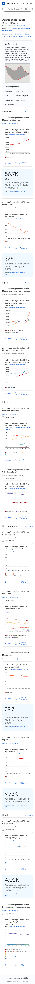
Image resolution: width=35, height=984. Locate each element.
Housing (29, 36)
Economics (18, 34)
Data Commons (12, 3)
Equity (27, 34)
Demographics (18, 36)
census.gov (12, 134)
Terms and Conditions (12, 981)
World (10, 30)
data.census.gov (20, 427)
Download (9, 163)
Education (7, 36)
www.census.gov (9, 104)
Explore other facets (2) (10, 124)
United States (20, 28)
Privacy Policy (25, 981)
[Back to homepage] (3, 3)
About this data (20, 134)
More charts (29, 112)
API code (16, 163)
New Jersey (11, 28)
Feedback (25, 3)
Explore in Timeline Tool (24, 163)
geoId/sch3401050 (19, 25)
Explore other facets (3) (10, 597)
